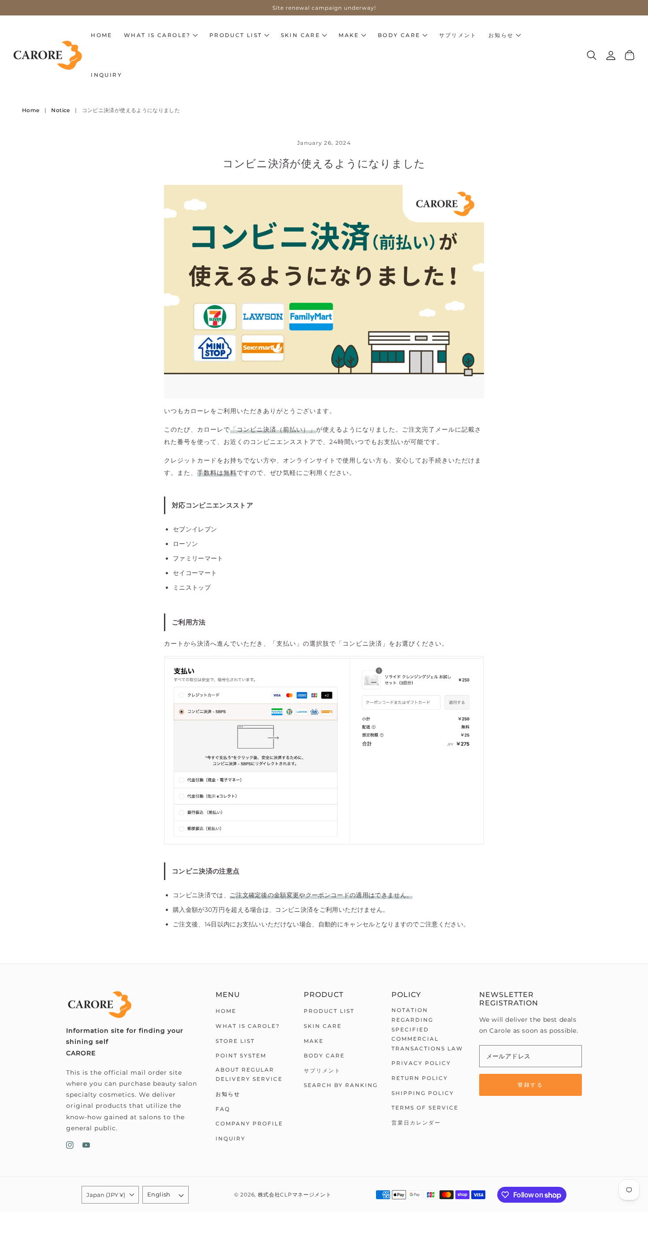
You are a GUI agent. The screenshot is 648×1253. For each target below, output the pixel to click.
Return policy (419, 1078)
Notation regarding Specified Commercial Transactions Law (427, 1029)
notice (60, 110)
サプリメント (322, 1070)
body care (324, 1055)
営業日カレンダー (416, 1122)
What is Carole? (248, 1026)
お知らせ (228, 1094)
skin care (323, 1026)
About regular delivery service (249, 1074)
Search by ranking (341, 1085)
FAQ (223, 1109)
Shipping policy (422, 1093)
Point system (241, 1055)
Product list (329, 1011)
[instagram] (70, 1146)
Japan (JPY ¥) (105, 1194)
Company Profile (249, 1123)
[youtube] (86, 1146)
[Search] (591, 55)
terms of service (424, 1107)
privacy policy (421, 1063)
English (159, 1194)
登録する (530, 1084)
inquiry (231, 1138)
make (314, 1041)
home (226, 1011)
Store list (235, 1041)
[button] (161, 35)
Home (30, 110)
